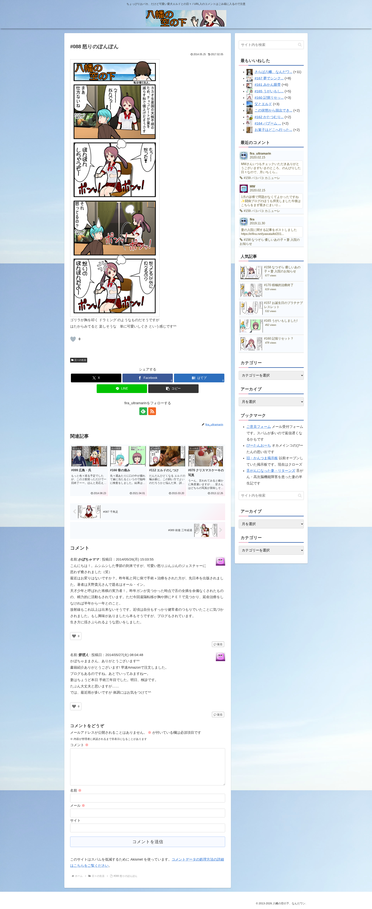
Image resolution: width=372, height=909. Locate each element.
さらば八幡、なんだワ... (273, 72)
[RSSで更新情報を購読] (152, 411)
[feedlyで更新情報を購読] (143, 411)
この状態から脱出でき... (273, 110)
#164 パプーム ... (268, 123)
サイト (75, 820)
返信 (219, 644)
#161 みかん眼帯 (268, 85)
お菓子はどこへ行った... (273, 130)
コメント (79, 745)
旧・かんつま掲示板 (262, 458)
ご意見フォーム (258, 427)
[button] (173, 388)
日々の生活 (80, 360)
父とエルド (263, 104)
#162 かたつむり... (269, 117)
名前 (76, 790)
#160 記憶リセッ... (269, 98)
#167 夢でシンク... (269, 78)
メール (77, 806)
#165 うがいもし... (269, 91)
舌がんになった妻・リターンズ (270, 471)
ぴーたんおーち (258, 445)
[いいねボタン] (73, 339)
